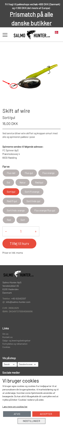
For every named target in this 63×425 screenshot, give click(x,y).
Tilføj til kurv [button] (19, 243)
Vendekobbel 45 (10, 286)
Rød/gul (39, 182)
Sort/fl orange (32, 191)
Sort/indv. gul (33, 201)
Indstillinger (31, 420)
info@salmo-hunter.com (18, 302)
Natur (23, 182)
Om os (5, 333)
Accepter (46, 413)
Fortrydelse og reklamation (14, 343)
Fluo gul (29, 172)
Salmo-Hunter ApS (11, 282)
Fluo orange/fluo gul (44, 210)
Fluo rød (11, 172)
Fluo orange (48, 172)
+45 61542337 (18, 298)
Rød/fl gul (12, 201)
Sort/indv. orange (16, 210)
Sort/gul (11, 191)
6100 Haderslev (10, 289)
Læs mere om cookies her (14, 406)
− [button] (6, 231)
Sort (23, 219)
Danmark (7, 293)
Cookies (6, 347)
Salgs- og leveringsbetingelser (16, 340)
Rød (9, 219)
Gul (8, 182)
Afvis (17, 413)
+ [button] (36, 231)
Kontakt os (7, 337)
